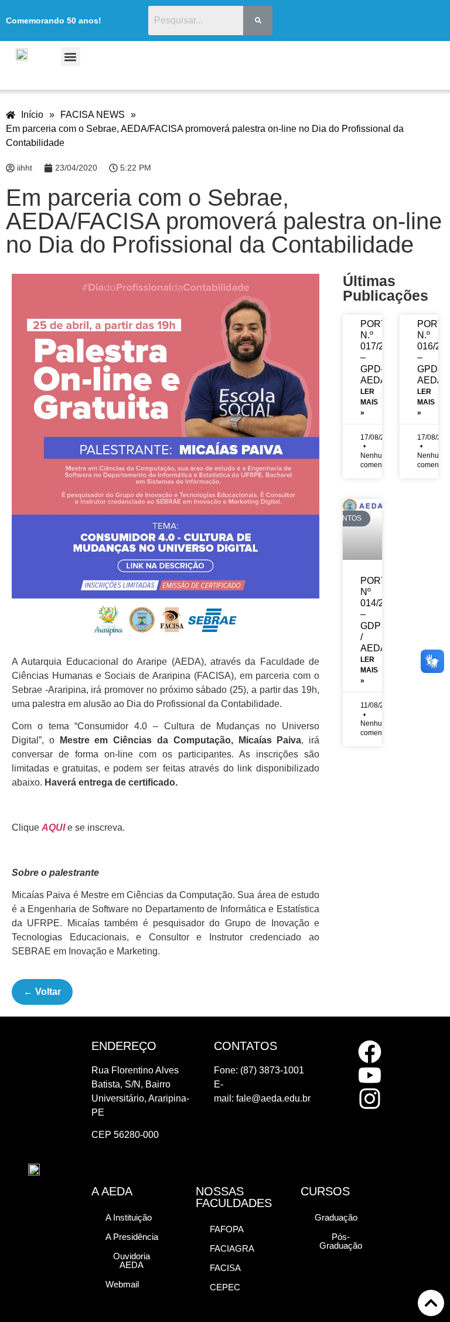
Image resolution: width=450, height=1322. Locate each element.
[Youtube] (369, 1075)
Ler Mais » (369, 402)
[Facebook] (369, 1051)
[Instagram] (369, 1098)
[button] (70, 56)
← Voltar (42, 992)
